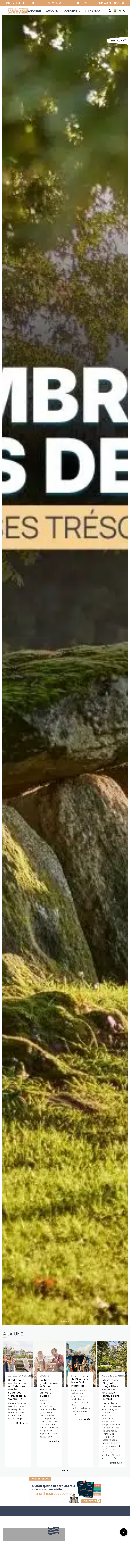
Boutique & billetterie (20, 3)
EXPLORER (34, 10)
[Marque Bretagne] (117, 41)
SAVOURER (52, 10)
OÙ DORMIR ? (72, 10)
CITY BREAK (92, 10)
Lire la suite (22, 1423)
